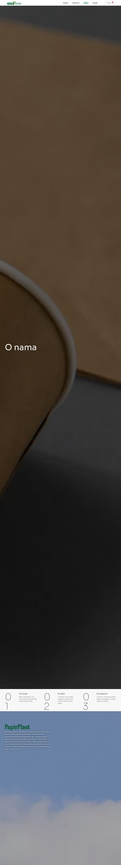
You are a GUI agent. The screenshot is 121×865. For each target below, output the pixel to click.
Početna (65, 3)
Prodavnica (75, 3)
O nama (86, 3)
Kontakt (95, 3)
